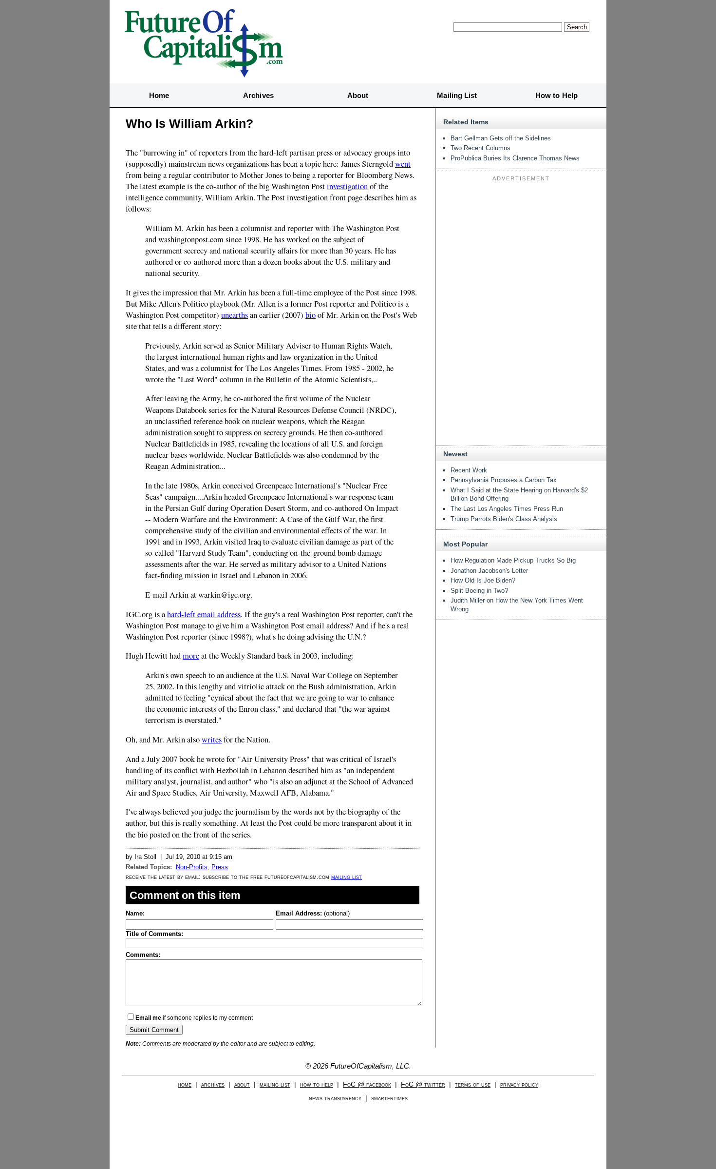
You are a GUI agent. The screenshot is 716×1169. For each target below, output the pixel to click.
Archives (258, 95)
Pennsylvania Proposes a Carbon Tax (504, 480)
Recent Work (469, 470)
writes (212, 739)
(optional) (313, 913)
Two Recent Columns (480, 148)
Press (219, 867)
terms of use (472, 1084)
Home (159, 95)
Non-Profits (191, 867)
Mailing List (457, 95)
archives (213, 1084)
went (403, 163)
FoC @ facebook (367, 1084)
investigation (347, 186)
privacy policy (519, 1084)
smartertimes (389, 1098)
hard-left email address (204, 614)
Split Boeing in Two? (479, 590)
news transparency (335, 1098)
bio (310, 315)
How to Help (556, 95)
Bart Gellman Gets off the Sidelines (501, 138)
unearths (234, 315)
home (184, 1084)
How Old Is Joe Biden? (483, 580)
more (191, 655)
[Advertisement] (521, 246)
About (358, 95)
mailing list (346, 876)
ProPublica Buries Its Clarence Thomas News (515, 158)
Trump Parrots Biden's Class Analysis (504, 519)
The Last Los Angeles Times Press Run (507, 508)
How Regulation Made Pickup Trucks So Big (513, 560)
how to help (316, 1084)
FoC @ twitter (423, 1084)
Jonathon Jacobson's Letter (489, 570)
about (242, 1084)
